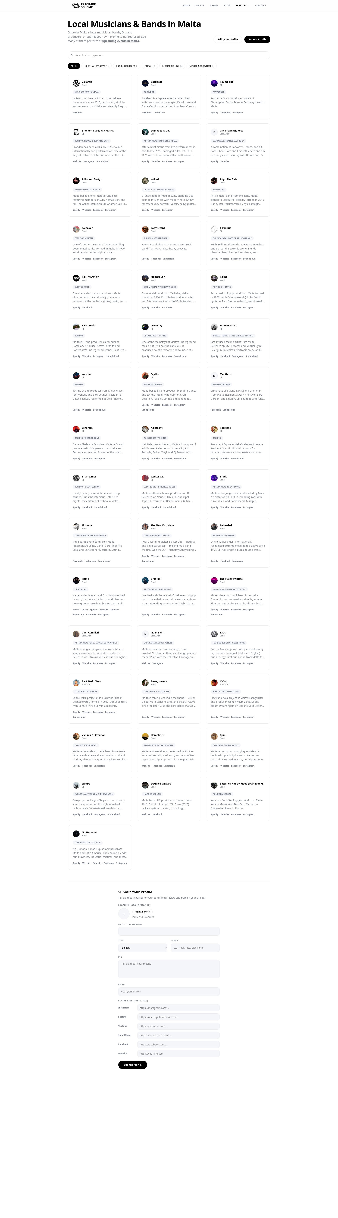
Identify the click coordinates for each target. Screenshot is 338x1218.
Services (241, 5)
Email (121, 984)
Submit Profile (257, 39)
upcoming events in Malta (120, 41)
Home (186, 5)
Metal (150, 65)
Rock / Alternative (96, 65)
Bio (120, 956)
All (74, 65)
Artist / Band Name (130, 924)
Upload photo (142, 911)
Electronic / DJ (172, 65)
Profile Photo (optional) (134, 905)
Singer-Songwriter (202, 65)
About (214, 5)
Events (199, 5)
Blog (227, 5)
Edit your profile (228, 39)
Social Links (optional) (133, 1000)
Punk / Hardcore (126, 65)
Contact (260, 5)
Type (121, 940)
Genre (174, 940)
